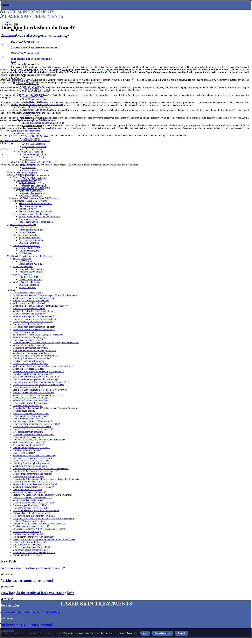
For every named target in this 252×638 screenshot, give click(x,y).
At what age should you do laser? (28, 445)
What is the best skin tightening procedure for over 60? (38, 395)
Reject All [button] (182, 633)
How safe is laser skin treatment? (28, 432)
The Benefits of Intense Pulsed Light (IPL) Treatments (38, 334)
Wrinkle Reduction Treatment (26, 282)
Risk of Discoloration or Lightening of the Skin (34, 350)
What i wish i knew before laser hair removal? (34, 552)
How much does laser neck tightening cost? (33, 429)
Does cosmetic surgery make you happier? (32, 474)
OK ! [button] (145, 633)
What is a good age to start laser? (28, 500)
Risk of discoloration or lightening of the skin (39, 216)
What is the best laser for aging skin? (30, 337)
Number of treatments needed (32, 185)
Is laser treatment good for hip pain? (29, 542)
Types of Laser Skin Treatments (21, 224)
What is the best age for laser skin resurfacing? (34, 298)
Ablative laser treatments (30, 190)
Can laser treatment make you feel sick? (31, 526)
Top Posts (11, 290)
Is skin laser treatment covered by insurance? (33, 537)
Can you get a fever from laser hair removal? (33, 434)
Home (7, 22)
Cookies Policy (132, 633)
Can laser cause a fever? (24, 411)
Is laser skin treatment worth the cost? (30, 416)
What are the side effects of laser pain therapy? (34, 311)
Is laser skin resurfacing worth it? (28, 387)
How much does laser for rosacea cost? (31, 413)
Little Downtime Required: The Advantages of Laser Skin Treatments (45, 295)
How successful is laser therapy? (28, 340)
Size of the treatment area (30, 180)
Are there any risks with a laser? (27, 324)
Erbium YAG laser (27, 232)
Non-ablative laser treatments (35, 175)
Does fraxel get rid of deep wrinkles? (30, 505)
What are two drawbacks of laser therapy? (32, 353)
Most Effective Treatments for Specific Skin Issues (30, 256)
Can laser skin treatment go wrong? (29, 361)
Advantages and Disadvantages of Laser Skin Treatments (33, 198)
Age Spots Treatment (22, 274)
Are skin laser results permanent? (28, 544)
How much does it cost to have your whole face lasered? (39, 439)
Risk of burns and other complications (36, 222)
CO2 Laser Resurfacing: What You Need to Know (36, 376)
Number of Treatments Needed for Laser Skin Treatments (39, 523)
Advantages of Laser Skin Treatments (30, 201)
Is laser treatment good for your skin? (30, 403)
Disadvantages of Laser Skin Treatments (31, 214)
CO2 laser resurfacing (29, 243)
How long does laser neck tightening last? (32, 358)
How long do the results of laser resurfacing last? (35, 471)
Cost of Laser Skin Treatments (21, 174)
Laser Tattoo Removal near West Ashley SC (112, 69)
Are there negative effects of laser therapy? (32, 421)
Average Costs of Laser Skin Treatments (31, 187)
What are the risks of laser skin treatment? (32, 426)
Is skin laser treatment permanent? (28, 476)
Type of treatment (27, 182)
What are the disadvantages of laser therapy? (33, 487)
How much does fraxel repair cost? (29, 308)
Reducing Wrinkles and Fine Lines (29, 521)
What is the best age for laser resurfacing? (32, 460)
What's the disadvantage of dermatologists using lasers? (38, 371)
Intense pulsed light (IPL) (30, 248)
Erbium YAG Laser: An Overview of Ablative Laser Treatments (42, 495)
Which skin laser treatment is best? (28, 369)
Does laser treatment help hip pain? (29, 534)
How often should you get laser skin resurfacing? (35, 379)
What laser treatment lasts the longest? (30, 363)
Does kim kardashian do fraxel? (27, 489)
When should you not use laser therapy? (31, 397)
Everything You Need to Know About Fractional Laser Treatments (43, 518)
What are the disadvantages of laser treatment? (34, 502)
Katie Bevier (9, 35)
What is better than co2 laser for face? (30, 313)
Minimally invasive (27, 208)
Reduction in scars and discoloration (35, 211)
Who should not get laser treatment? (29, 492)
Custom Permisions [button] (162, 633)
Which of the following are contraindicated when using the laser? (43, 366)
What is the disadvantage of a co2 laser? (31, 400)
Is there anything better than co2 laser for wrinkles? (36, 424)
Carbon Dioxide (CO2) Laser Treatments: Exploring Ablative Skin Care (46, 342)
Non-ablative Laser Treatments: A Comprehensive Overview (41, 468)
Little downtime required (30, 206)
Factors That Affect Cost (24, 177)
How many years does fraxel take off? (30, 508)
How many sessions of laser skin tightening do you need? (39, 382)
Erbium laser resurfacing (30, 237)
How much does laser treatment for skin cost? (34, 327)
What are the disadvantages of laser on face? (33, 481)
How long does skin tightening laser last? (32, 463)
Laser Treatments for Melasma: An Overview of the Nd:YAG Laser (44, 539)
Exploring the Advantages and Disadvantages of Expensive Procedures (45, 408)
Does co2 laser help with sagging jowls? (31, 513)
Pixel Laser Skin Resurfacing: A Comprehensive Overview (40, 390)
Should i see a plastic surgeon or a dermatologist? (35, 355)
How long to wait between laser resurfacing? (33, 392)
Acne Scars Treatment (26, 172)
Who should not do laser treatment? (29, 345)
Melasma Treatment (22, 258)
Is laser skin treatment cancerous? (28, 437)
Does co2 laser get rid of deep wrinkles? (31, 447)
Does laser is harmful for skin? (27, 450)
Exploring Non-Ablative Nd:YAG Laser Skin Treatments (39, 529)
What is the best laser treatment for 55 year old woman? (38, 384)
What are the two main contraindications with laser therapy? (40, 306)
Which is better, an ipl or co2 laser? (29, 303)
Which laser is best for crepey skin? (29, 442)
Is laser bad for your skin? (25, 332)
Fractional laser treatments (31, 195)
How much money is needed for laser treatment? (35, 319)
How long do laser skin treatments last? (31, 300)
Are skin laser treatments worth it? (28, 292)
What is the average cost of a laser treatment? (33, 316)
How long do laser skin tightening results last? (34, 516)
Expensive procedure (28, 219)
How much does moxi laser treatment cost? (32, 497)
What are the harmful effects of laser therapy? (34, 329)
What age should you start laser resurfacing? (33, 321)
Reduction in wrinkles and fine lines (35, 203)
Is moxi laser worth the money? (27, 405)
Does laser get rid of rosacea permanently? (32, 374)
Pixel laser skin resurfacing (31, 240)
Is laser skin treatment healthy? (27, 531)
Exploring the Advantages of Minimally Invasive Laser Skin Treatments (46, 479)
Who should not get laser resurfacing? (30, 550)
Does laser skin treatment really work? (30, 348)
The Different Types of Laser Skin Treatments (34, 455)
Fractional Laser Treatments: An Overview (32, 458)
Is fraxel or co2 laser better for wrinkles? (31, 547)
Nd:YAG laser (25, 253)
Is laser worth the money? (24, 453)
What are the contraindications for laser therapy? (35, 484)
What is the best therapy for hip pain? (30, 466)
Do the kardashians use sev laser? (28, 418)
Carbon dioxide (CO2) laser (35, 170)
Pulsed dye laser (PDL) (29, 250)
